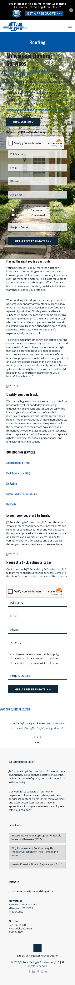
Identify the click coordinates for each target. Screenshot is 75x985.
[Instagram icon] (41, 971)
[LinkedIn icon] (33, 971)
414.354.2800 (16, 911)
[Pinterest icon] (37, 971)
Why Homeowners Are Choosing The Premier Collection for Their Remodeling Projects (35, 851)
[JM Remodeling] (15, 26)
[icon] (45, 971)
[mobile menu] (70, 26)
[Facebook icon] (29, 971)
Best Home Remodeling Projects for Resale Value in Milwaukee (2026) (36, 837)
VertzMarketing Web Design (42, 955)
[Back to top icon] (37, 948)
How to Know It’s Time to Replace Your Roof (37, 864)
